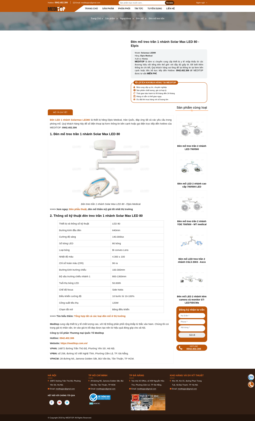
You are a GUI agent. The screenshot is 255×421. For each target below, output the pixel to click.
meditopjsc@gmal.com (90, 3)
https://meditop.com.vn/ (74, 343)
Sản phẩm (108, 8)
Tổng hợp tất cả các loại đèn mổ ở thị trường (100, 316)
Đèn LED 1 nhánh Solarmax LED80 (70, 120)
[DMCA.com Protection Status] (94, 403)
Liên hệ (170, 8)
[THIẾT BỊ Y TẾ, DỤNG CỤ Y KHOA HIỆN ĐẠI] (56, 8)
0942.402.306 (61, 2)
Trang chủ (91, 8)
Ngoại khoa (125, 18)
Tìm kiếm (169, 3)
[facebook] (52, 402)
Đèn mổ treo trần (156, 18)
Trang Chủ (96, 18)
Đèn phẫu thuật (78, 209)
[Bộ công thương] (102, 397)
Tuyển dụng (155, 8)
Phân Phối (124, 8)
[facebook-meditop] (148, 401)
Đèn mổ (140, 18)
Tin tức (139, 8)
